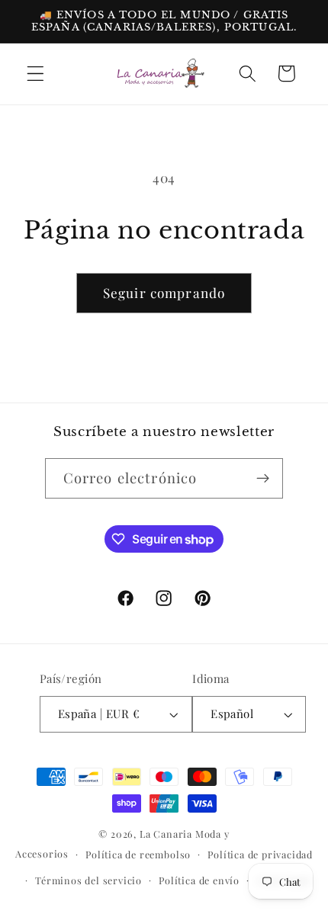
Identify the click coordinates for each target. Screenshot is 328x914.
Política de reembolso (138, 854)
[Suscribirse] (263, 478)
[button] (35, 73)
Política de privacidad (260, 854)
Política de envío (199, 880)
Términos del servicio (88, 880)
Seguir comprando (164, 292)
